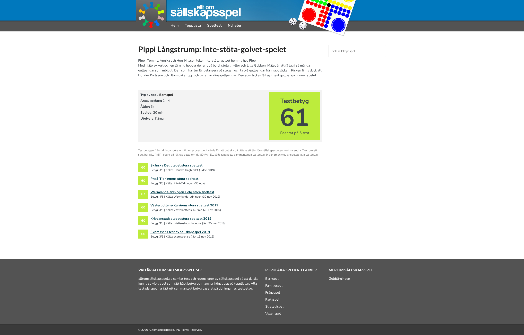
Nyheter (235, 25)
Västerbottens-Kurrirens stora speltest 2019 (184, 205)
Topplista (193, 25)
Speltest (214, 25)
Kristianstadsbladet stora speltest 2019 (180, 218)
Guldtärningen (339, 278)
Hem (175, 25)
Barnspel (166, 95)
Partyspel (272, 299)
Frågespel (272, 292)
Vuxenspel (273, 313)
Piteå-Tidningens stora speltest (174, 179)
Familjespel (273, 285)
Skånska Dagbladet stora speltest (176, 165)
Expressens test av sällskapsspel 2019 (180, 232)
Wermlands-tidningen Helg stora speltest (182, 192)
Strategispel (274, 306)
